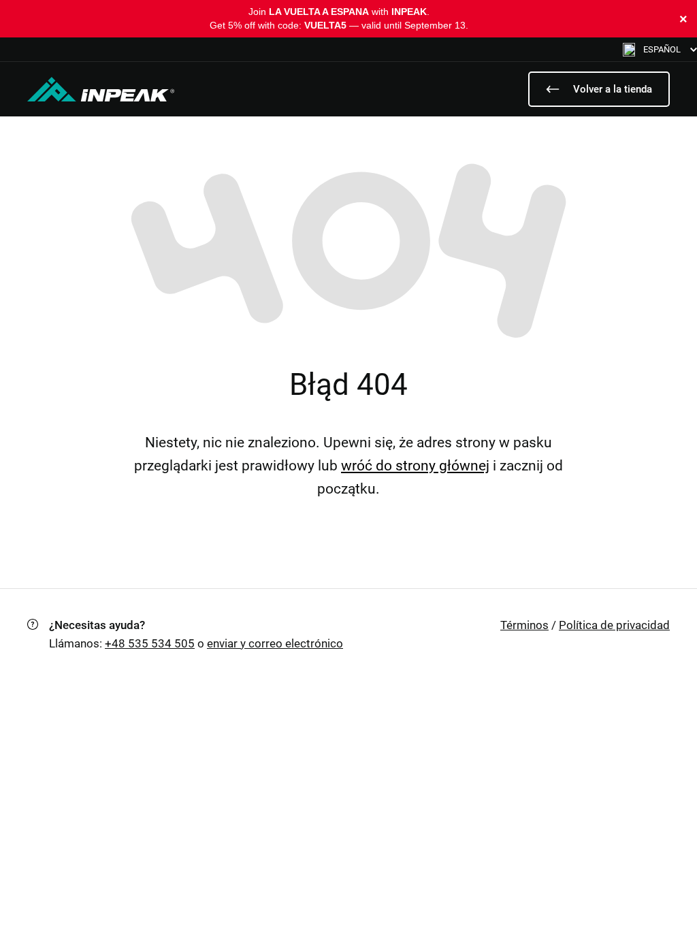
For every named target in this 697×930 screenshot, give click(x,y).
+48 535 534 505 (150, 643)
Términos (524, 625)
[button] (660, 49)
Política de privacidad (614, 625)
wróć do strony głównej (415, 466)
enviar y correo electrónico (275, 643)
